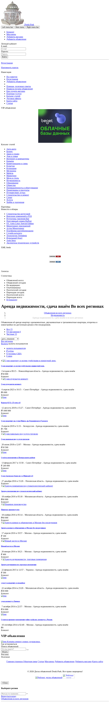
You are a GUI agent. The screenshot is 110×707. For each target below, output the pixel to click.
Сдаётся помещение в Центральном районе (18, 458)
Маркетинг (11, 175)
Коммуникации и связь (17, 163)
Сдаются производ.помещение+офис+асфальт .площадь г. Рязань (26, 620)
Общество (11, 185)
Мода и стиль (12, 178)
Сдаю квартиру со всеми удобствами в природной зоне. (23, 366)
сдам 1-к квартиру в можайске (13, 583)
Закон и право (12, 154)
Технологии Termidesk (16, 235)
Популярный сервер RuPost (19, 221)
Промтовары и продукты (17, 190)
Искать (5, 652)
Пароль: (4, 51)
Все (9, 329)
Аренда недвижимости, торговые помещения (18, 565)
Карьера (10, 161)
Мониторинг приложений (18, 226)
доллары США (14, 353)
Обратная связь (30, 661)
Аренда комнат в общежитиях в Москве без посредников (23, 528)
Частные (11, 334)
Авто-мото (11, 149)
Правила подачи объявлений (19, 89)
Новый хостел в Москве (10, 546)
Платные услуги (13, 93)
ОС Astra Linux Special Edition (20, 223)
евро (9, 356)
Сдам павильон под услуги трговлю (15, 439)
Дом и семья (12, 156)
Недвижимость (13, 180)
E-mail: (4, 46)
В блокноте (11, 300)
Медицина (11, 171)
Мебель (9, 173)
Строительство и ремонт (17, 195)
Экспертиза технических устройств (22, 243)
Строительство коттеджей (18, 214)
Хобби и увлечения (15, 202)
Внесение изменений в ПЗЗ (19, 216)
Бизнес (9, 151)
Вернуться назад (8, 696)
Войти (4, 57)
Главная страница (14, 661)
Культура (10, 166)
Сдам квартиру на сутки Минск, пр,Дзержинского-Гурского (24, 421)
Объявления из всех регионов (14, 699)
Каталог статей (13, 96)
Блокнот (10, 32)
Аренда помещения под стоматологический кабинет (21, 491)
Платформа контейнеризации (19, 231)
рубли (10, 351)
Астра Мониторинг (15, 228)
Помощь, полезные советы (18, 86)
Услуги (9, 200)
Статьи (9, 103)
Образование (12, 183)
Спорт (9, 197)
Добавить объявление (16, 39)
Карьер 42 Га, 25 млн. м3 (11, 403)
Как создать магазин (15, 91)
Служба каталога (14, 233)
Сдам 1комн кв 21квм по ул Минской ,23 (17, 476)
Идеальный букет (14, 238)
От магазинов (13, 332)
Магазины (11, 34)
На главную (11, 77)
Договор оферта (13, 98)
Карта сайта (11, 101)
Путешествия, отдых (15, 192)
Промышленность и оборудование (22, 188)
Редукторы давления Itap (17, 219)
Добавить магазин (14, 37)
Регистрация (7, 63)
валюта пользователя (16, 348)
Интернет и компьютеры (17, 159)
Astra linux (11, 240)
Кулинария (11, 168)
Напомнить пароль (9, 67)
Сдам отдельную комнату (11, 384)
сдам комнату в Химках (10, 601)
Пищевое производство (10, 510)
